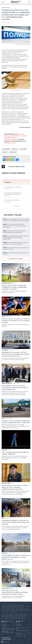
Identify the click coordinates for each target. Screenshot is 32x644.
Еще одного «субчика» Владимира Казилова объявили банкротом (14, 288)
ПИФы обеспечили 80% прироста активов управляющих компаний (14, 231)
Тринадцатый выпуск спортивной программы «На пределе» (16, 322)
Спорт (3, 316)
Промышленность (7, 283)
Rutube (6, 143)
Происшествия (6, 483)
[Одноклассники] (7, 159)
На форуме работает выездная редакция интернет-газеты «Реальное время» (15, 593)
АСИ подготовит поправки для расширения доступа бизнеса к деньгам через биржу (14, 225)
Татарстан (13, 152)
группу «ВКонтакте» (15, 136)
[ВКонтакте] (4, 159)
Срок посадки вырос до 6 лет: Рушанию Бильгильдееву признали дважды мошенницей (16, 237)
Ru (17, 624)
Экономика (6, 7)
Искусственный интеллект (11, 200)
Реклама (4, 627)
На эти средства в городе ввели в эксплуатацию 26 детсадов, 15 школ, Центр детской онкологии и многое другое (16, 559)
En (20, 624)
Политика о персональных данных (8, 632)
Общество (23, 149)
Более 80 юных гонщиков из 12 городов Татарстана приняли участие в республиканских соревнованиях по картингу (16, 424)
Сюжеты (7, 182)
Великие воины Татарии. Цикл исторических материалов (13, 194)
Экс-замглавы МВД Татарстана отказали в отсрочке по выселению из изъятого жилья (16, 219)
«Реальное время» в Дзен (16, 166)
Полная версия (6, 637)
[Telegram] (14, 159)
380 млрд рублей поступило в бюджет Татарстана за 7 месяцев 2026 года (15, 243)
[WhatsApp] (10, 159)
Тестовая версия (6, 639)
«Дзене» (13, 143)
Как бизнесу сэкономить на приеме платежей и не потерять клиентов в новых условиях (15, 355)
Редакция (4, 625)
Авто (3, 518)
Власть (5, 152)
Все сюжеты (16, 206)
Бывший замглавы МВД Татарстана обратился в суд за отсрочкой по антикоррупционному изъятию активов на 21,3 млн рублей (15, 489)
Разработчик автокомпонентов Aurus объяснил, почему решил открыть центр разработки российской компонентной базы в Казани (15, 390)
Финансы (14, 149)
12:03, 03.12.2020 (6, 22)
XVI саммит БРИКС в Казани (12, 187)
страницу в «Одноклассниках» (10, 138)
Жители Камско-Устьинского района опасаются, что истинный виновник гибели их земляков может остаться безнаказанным (15, 524)
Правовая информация (8, 629)
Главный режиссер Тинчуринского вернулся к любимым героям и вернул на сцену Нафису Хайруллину (15, 455)
